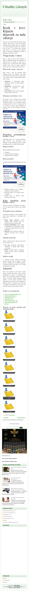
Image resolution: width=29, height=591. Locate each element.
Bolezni (5, 578)
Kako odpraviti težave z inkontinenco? (16, 478)
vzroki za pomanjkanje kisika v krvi (13, 294)
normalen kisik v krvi (9, 297)
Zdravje (5, 582)
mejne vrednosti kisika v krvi (11, 300)
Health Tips (10, 587)
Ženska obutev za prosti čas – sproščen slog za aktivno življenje (18, 489)
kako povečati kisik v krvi (10, 296)
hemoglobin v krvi (9, 299)
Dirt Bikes (14, 587)
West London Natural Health (18, 586)
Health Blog (18, 587)
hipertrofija (6, 417)
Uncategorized (6, 580)
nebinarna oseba (21, 417)
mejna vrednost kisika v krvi (11, 302)
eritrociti (7, 304)
